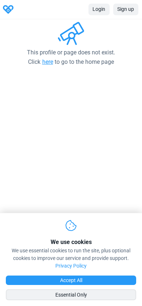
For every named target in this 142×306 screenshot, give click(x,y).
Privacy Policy (71, 266)
